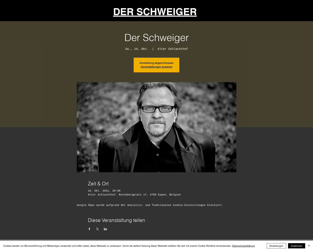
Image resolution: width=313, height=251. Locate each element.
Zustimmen (296, 245)
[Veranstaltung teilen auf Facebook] (89, 229)
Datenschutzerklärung (243, 245)
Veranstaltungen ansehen (156, 66)
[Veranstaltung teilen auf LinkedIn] (105, 229)
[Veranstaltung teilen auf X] (97, 229)
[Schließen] (309, 245)
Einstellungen (276, 245)
